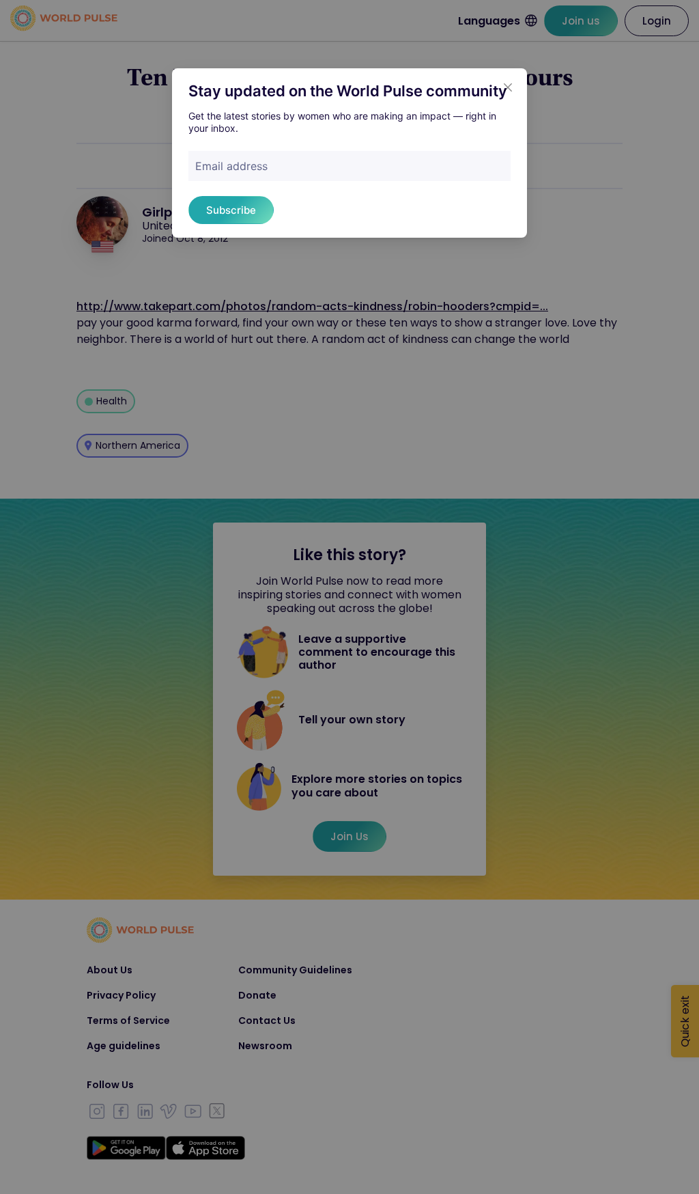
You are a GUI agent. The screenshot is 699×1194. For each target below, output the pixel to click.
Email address (231, 166)
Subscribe (231, 210)
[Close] (508, 87)
